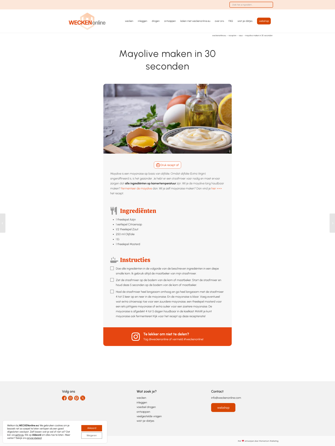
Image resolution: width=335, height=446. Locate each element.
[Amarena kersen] (2, 223)
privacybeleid (34, 438)
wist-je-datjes (145, 420)
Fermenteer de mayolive (136, 188)
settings (19, 434)
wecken (141, 397)
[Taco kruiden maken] (332, 223)
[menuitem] (250, 6)
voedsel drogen (146, 407)
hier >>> (216, 188)
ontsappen (143, 411)
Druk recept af (169, 165)
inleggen (142, 402)
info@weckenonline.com (226, 397)
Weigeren (92, 435)
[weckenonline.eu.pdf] (87, 21)
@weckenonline (158, 339)
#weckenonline (193, 339)
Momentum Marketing (268, 441)
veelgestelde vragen (149, 416)
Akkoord (91, 428)
